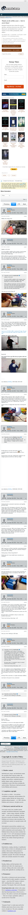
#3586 (25, 216)
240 (13, 204)
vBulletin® (20, 747)
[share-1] (25, 213)
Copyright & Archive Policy (12, 751)
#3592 (25, 501)
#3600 (25, 711)
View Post (19, 275)
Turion (8, 623)
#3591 (25, 434)
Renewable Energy (18, 180)
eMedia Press (9, 17)
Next (24, 204)
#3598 (25, 646)
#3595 (25, 569)
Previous (6, 204)
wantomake (10, 239)
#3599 (25, 691)
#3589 (25, 319)
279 (19, 204)
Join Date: (9, 212)
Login (25, 1)
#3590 (25, 394)
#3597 (25, 631)
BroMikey (9, 208)
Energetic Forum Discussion (8, 180)
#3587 (25, 247)
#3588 (25, 272)
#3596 (25, 602)
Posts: (18, 212)
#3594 (25, 546)
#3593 (25, 526)
